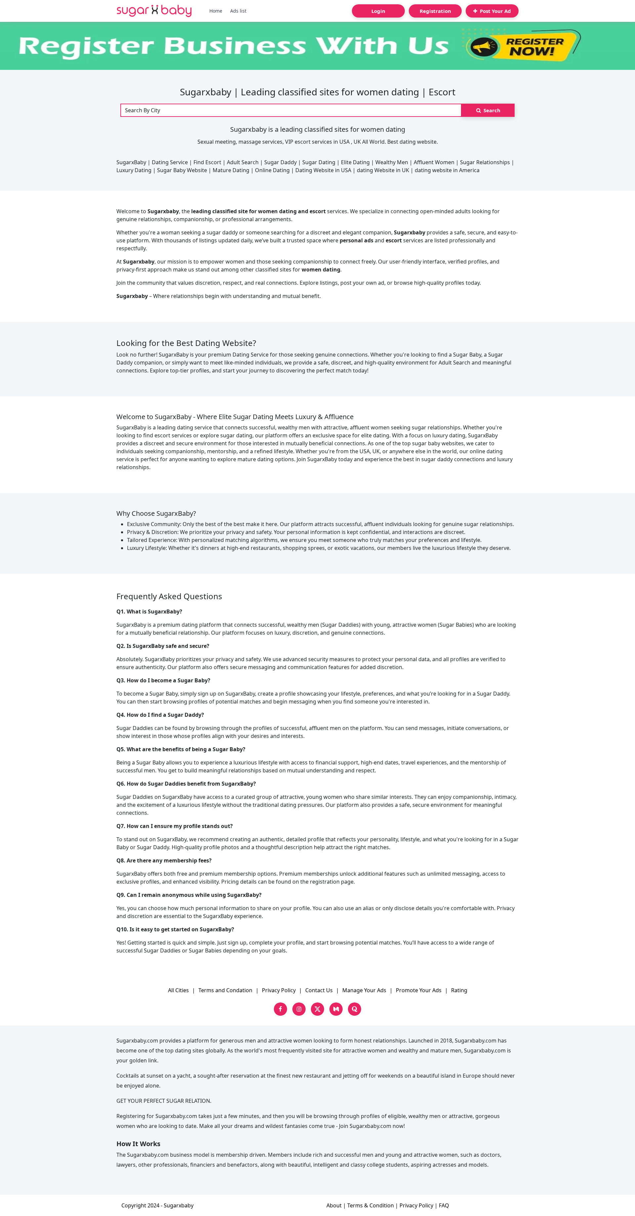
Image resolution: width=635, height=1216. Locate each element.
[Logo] (154, 11)
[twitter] (317, 1009)
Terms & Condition (370, 1205)
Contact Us (319, 990)
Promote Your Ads (419, 990)
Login (378, 11)
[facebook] (280, 1009)
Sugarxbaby (178, 1205)
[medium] (336, 1009)
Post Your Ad (495, 11)
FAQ (444, 1205)
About (334, 1205)
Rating (459, 990)
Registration (435, 11)
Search (491, 110)
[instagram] (299, 1009)
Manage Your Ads (364, 990)
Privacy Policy (279, 990)
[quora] (354, 1009)
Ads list (238, 11)
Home (215, 11)
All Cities (178, 990)
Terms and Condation (225, 990)
